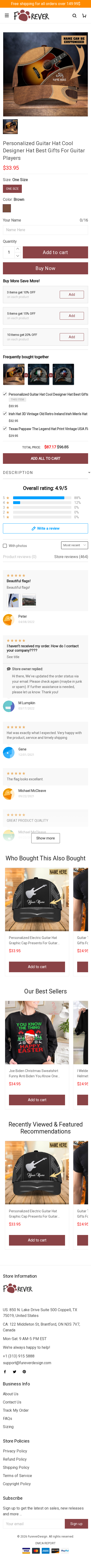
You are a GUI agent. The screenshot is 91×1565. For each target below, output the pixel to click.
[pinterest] (25, 1371)
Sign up (76, 1524)
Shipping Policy (16, 1467)
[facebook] (6, 1371)
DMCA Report (45, 1543)
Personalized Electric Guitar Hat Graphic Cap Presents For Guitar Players (33, 941)
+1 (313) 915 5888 (18, 1356)
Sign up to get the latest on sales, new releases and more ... (43, 1511)
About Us (10, 1394)
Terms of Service (17, 1475)
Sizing (8, 1426)
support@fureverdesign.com (27, 1363)
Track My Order (16, 1410)
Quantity (10, 241)
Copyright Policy (17, 1484)
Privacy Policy (15, 1451)
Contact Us (12, 1402)
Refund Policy (15, 1459)
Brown (19, 199)
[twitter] (16, 1371)
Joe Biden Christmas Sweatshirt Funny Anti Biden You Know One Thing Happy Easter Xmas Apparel (35, 1074)
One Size (20, 179)
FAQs (7, 1418)
